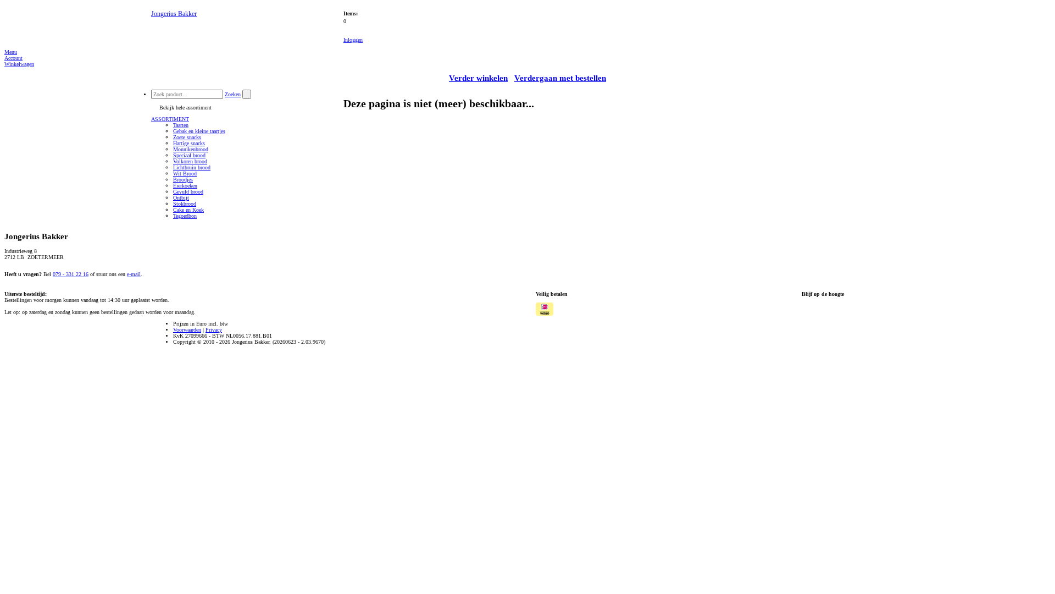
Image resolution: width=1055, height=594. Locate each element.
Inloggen (353, 40)
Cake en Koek (188, 210)
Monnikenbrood (190, 149)
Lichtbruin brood (191, 167)
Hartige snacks (189, 143)
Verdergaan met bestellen (560, 78)
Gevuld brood (188, 192)
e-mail (134, 274)
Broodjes (183, 180)
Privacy (214, 330)
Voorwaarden (187, 330)
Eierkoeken (185, 186)
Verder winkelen (478, 78)
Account (13, 58)
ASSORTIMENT (170, 119)
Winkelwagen (19, 64)
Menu (10, 52)
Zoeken (233, 94)
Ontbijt (181, 198)
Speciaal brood (189, 155)
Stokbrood (184, 204)
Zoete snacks (187, 137)
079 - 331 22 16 (70, 274)
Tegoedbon (185, 216)
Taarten (180, 125)
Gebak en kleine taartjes (199, 131)
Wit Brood (185, 173)
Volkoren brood (190, 161)
